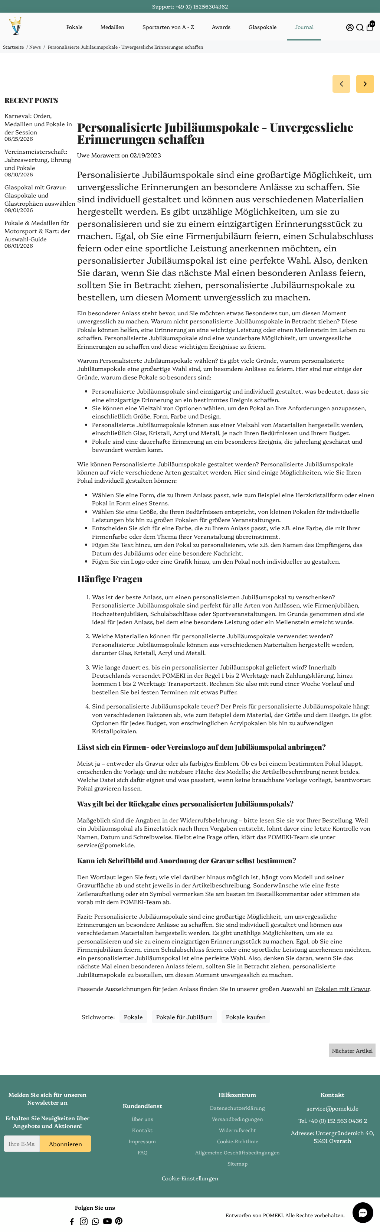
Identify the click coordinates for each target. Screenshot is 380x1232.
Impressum (142, 1141)
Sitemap (237, 1163)
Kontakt (142, 1130)
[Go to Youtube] (107, 1222)
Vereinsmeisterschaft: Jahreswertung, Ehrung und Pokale (37, 159)
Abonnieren (65, 1144)
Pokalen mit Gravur (342, 988)
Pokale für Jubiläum (184, 1017)
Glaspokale (262, 26)
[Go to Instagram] (83, 1222)
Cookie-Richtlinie (237, 1141)
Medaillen (112, 26)
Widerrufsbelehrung (209, 820)
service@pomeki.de (332, 1108)
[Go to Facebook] (72, 1222)
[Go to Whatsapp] (95, 1222)
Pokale (74, 26)
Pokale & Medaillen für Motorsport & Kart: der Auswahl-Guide (37, 230)
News (35, 46)
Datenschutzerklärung (237, 1107)
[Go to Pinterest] (118, 1222)
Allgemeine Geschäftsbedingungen (237, 1152)
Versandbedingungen (237, 1118)
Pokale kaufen (246, 1017)
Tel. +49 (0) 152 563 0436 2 (332, 1120)
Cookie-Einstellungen (190, 1178)
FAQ (142, 1152)
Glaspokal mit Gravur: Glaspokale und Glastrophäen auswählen (39, 195)
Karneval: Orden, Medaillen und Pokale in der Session (38, 123)
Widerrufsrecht (237, 1130)
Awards (221, 26)
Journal (304, 26)
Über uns (142, 1118)
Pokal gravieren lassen (108, 788)
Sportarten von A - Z (168, 26)
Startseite (13, 46)
